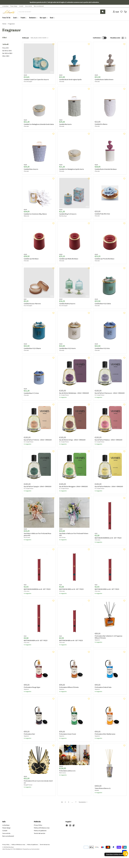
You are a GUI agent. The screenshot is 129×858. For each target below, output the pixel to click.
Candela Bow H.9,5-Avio (102, 348)
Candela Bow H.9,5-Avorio (67, 348)
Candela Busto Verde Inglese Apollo (70, 80)
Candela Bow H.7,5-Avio (31, 393)
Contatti (21, 6)
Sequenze (97, 640)
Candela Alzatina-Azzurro (67, 304)
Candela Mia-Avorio (65, 124)
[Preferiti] (121, 12)
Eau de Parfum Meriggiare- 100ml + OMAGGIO (73, 486)
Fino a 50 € (5, 48)
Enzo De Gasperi (28, 81)
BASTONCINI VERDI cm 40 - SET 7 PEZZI (107, 589)
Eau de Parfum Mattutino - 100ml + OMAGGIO (109, 486)
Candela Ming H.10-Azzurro (67, 214)
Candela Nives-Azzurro (31, 169)
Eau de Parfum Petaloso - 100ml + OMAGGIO (108, 440)
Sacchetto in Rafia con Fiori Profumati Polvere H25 (73, 534)
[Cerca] (102, 12)
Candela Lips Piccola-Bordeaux (104, 259)
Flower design (13, 6)
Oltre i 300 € (5, 56)
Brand (52, 17)
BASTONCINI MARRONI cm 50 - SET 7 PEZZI (108, 538)
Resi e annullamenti (39, 6)
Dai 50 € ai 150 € (7, 51)
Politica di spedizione (40, 831)
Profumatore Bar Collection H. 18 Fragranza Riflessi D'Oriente (108, 637)
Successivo (82, 802)
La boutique (5, 6)
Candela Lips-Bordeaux (31, 259)
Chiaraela (61, 81)
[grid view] (122, 38)
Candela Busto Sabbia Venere (104, 80)
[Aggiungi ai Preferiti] (53, 44)
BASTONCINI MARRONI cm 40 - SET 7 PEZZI (37, 589)
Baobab (97, 790)
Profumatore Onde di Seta (103, 687)
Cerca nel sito (28, 6)
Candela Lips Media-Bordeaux (68, 259)
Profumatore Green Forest (67, 734)
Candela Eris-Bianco (101, 124)
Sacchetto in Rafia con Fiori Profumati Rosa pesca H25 (37, 534)
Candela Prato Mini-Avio (102, 214)
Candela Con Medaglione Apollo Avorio (71, 169)
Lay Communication (34, 849)
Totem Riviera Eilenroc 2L (103, 788)
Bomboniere (32, 17)
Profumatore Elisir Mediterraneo (105, 734)
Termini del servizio (39, 833)
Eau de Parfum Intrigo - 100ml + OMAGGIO (72, 440)
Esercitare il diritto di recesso (115, 854)
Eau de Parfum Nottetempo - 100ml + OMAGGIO (74, 393)
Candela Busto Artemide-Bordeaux (106, 169)
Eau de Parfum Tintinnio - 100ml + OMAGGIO (38, 440)
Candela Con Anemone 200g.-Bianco (35, 214)
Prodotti (23, 17)
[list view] (125, 38)
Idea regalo (43, 17)
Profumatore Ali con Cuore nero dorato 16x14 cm (38, 782)
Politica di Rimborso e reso (41, 828)
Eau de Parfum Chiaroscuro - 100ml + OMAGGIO (110, 393)
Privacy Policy (38, 825)
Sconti (15, 17)
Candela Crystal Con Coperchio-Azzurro (36, 80)
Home (4, 24)
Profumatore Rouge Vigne (32, 687)
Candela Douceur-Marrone (32, 304)
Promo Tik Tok (6, 17)
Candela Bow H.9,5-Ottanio (32, 348)
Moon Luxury (62, 773)
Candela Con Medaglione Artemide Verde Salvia (39, 124)
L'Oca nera (97, 540)
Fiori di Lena (27, 537)
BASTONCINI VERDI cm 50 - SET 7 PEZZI (71, 589)
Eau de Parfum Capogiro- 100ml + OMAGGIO (37, 486)
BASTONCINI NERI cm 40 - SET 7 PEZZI (71, 640)
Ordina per (25, 38)
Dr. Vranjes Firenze (64, 395)
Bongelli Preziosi (28, 785)
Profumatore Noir (29, 734)
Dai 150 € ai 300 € (7, 53)
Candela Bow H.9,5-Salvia (103, 304)
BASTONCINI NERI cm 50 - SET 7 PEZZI (35, 640)
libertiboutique (63, 216)
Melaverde (26, 216)
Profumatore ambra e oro (67, 771)
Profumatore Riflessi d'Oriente (69, 687)
